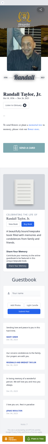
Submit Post (24, 311)
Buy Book (28, 224)
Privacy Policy (16, 432)
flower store (33, 129)
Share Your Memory (17, 266)
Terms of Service (31, 432)
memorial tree (35, 124)
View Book (13, 224)
